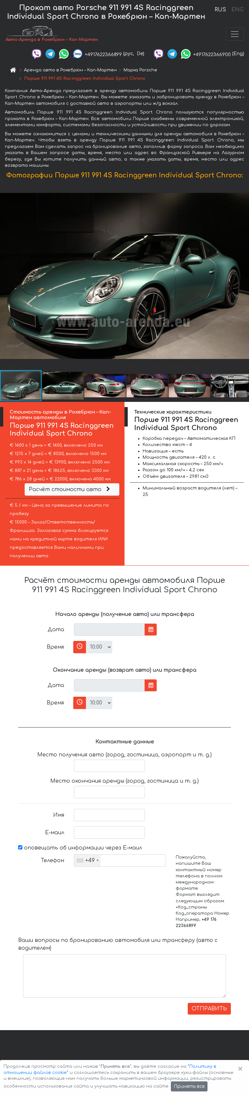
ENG (237, 10)
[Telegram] (50, 53)
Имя (58, 815)
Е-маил (54, 833)
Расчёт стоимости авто (66, 489)
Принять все (189, 1086)
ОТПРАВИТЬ (209, 1009)
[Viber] (36, 53)
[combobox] (87, 860)
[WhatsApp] (64, 53)
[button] (63, 385)
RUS (220, 10)
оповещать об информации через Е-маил (82, 848)
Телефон (52, 860)
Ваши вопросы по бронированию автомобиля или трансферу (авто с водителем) (118, 944)
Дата (56, 629)
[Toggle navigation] (235, 34)
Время (55, 647)
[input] (109, 629)
